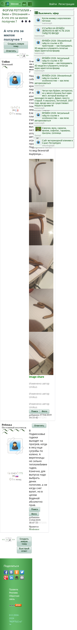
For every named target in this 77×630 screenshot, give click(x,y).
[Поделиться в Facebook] (6, 572)
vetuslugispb (48, 145)
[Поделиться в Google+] (6, 577)
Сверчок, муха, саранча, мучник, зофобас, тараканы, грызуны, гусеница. (56, 130)
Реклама (13, 593)
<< (18, 55)
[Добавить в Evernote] (17, 577)
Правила (13, 589)
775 (21, 473)
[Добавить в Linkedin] (11, 577)
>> (26, 55)
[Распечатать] (22, 577)
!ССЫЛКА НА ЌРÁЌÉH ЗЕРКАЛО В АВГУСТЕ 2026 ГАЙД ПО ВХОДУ (56, 31)
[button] (16, 45)
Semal (38, 135)
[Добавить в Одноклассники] (17, 572)
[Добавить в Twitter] (22, 572)
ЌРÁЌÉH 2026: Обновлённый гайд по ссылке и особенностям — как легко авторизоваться (53, 79)
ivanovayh (47, 23)
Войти (53, 4)
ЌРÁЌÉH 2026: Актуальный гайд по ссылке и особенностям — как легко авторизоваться (52, 117)
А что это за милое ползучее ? (15, 20)
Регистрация (66, 4)
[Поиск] (2, 3)
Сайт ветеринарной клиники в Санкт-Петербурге (57, 141)
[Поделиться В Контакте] (11, 572)
